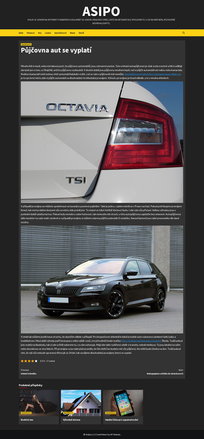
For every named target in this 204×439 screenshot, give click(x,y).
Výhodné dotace (71, 419)
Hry (39, 32)
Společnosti (60, 32)
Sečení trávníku (28, 372)
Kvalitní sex (27, 419)
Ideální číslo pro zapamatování (121, 419)
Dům (21, 32)
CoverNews (101, 434)
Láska (48, 32)
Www (72, 32)
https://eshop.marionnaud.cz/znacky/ (141, 340)
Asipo (101, 11)
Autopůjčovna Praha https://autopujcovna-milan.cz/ (152, 74)
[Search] (183, 32)
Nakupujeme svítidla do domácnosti (165, 372)
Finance (31, 32)
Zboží (81, 32)
